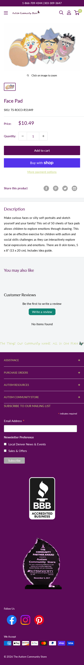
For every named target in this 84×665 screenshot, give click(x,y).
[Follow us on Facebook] (12, 620)
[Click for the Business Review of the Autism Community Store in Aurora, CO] (42, 492)
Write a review (42, 312)
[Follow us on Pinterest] (39, 620)
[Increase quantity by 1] (43, 136)
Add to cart (42, 150)
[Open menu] (6, 12)
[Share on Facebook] (46, 188)
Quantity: (10, 136)
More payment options (42, 172)
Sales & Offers (17, 451)
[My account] (69, 12)
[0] (76, 12)
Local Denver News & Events (27, 444)
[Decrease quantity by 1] (23, 136)
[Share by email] (74, 188)
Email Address (14, 421)
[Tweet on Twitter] (65, 188)
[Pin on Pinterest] (55, 188)
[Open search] (61, 12)
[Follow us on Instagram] (25, 620)
